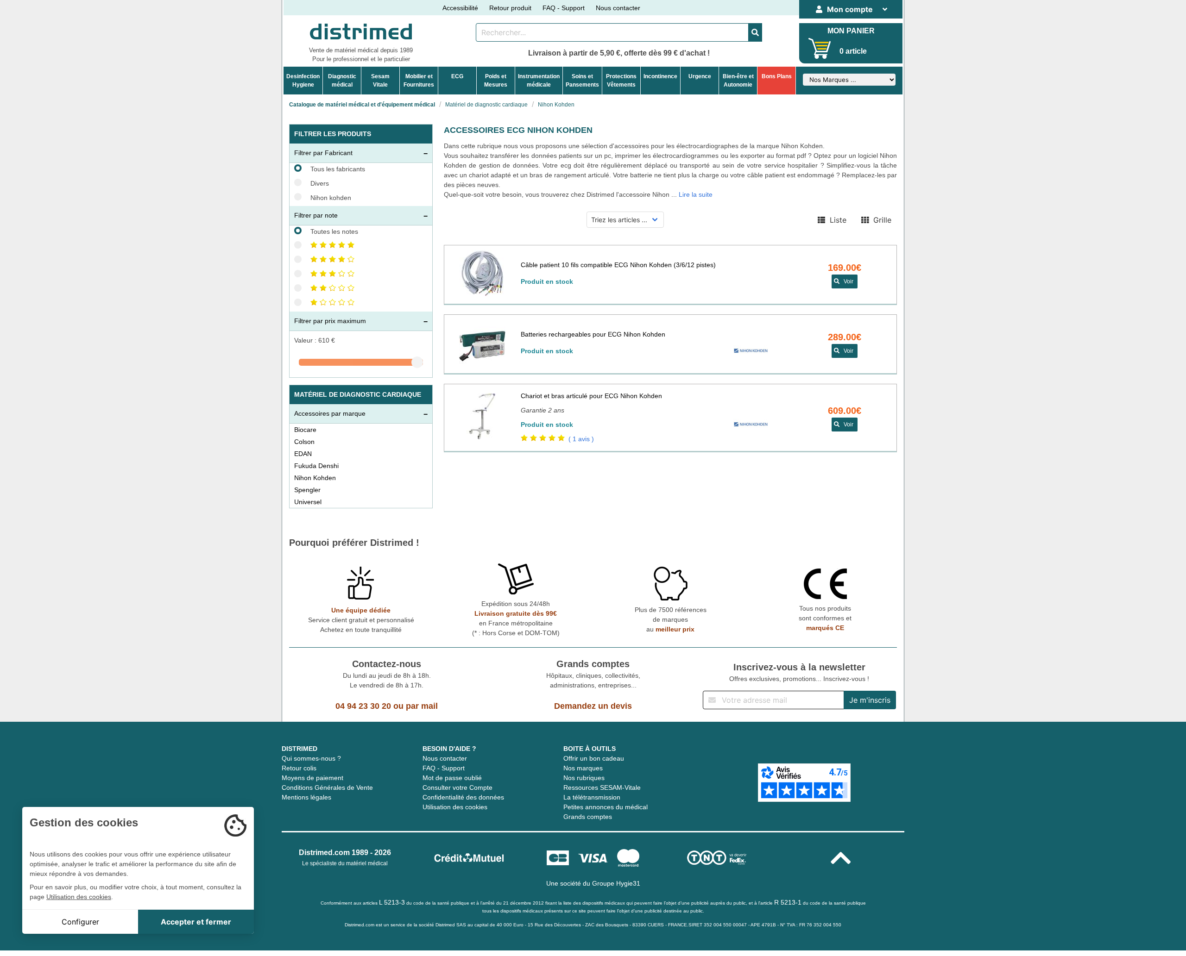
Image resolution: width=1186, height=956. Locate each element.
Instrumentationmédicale (539, 80)
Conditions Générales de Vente (327, 787)
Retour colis (299, 768)
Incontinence (660, 76)
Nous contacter (618, 8)
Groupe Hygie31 (616, 883)
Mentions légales (306, 797)
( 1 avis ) (581, 439)
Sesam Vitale (380, 80)
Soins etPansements (582, 80)
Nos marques (583, 768)
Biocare (305, 429)
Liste (835, 220)
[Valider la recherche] (755, 32)
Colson (304, 441)
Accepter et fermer (196, 921)
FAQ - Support (564, 8)
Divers (319, 183)
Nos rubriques (584, 777)
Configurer (80, 921)
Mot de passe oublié (452, 777)
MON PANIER (851, 31)
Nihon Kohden (315, 477)
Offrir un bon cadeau (593, 758)
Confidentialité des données (463, 797)
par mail (422, 706)
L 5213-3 (392, 902)
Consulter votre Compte (457, 787)
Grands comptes (587, 816)
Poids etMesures (495, 80)
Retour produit (510, 8)
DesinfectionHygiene (303, 80)
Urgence (699, 76)
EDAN (303, 453)
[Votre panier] (819, 48)
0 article (853, 51)
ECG (457, 76)
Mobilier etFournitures (419, 80)
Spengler (307, 490)
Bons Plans (777, 76)
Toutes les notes (334, 231)
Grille (880, 220)
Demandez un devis (593, 706)
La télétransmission (591, 797)
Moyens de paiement (312, 777)
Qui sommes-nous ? (311, 758)
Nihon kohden (330, 197)
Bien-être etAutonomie (738, 80)
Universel (308, 502)
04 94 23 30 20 (363, 706)
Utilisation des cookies (455, 807)
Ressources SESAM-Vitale (602, 787)
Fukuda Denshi (316, 465)
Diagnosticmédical (342, 80)
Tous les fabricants (337, 169)
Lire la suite (696, 194)
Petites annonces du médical (605, 807)
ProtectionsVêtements (621, 80)
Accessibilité (460, 8)
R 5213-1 (787, 902)
